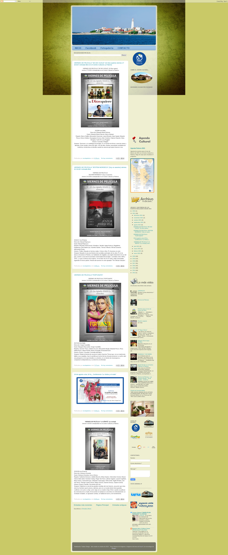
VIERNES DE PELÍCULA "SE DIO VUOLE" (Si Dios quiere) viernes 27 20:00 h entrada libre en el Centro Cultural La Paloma (99, 64)
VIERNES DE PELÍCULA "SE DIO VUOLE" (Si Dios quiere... (143, 227)
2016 (134, 265)
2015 (134, 268)
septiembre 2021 (139, 222)
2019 (134, 258)
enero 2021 (137, 253)
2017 (134, 263)
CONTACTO (123, 48)
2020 (134, 256)
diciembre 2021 (138, 215)
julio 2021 (137, 246)
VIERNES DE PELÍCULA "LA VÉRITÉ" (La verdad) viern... (142, 242)
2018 (134, 261)
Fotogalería (107, 48)
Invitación (142, 515)
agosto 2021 (137, 224)
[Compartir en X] (120, 158)
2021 (134, 213)
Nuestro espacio (142, 321)
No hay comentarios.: (107, 158)
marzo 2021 (137, 248)
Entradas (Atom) (86, 508)
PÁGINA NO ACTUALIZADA (139, 530)
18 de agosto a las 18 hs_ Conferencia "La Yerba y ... (142, 238)
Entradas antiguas (119, 505)
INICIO (78, 48)
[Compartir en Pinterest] (123, 158)
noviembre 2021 (138, 217)
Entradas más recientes (83, 505)
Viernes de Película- (143, 300)
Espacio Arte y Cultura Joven (141, 528)
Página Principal (102, 505)
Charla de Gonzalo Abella (137, 390)
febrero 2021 (138, 251)
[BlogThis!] (118, 158)
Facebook (91, 48)
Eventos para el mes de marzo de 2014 (144, 309)
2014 (134, 270)
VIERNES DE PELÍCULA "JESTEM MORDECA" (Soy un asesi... (143, 231)
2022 (134, 211)
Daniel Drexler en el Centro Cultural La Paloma (145, 365)
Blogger (114, 548)
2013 (134, 272)
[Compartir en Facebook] (122, 158)
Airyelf (141, 546)
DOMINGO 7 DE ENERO (145, 354)
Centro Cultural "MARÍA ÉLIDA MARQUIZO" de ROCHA (141, 513)
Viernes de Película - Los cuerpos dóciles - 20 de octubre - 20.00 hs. (145, 378)
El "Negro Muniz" (142, 330)
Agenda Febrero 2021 (137, 148)
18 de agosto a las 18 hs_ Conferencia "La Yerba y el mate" (95, 374)
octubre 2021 (138, 220)
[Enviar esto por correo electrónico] (117, 158)
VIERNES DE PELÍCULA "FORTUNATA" (88, 275)
